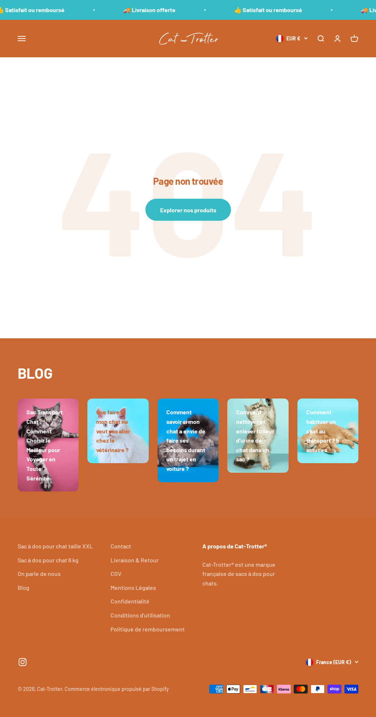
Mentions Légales (133, 587)
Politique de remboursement (148, 629)
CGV (116, 573)
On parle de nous (39, 573)
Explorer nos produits (188, 209)
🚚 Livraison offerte (139, 9)
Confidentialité (130, 601)
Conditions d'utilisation (140, 615)
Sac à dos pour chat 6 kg (48, 559)
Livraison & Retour (135, 559)
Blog (23, 587)
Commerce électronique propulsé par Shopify (117, 689)
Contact (121, 546)
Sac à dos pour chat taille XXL (55, 546)
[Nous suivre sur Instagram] (23, 662)
